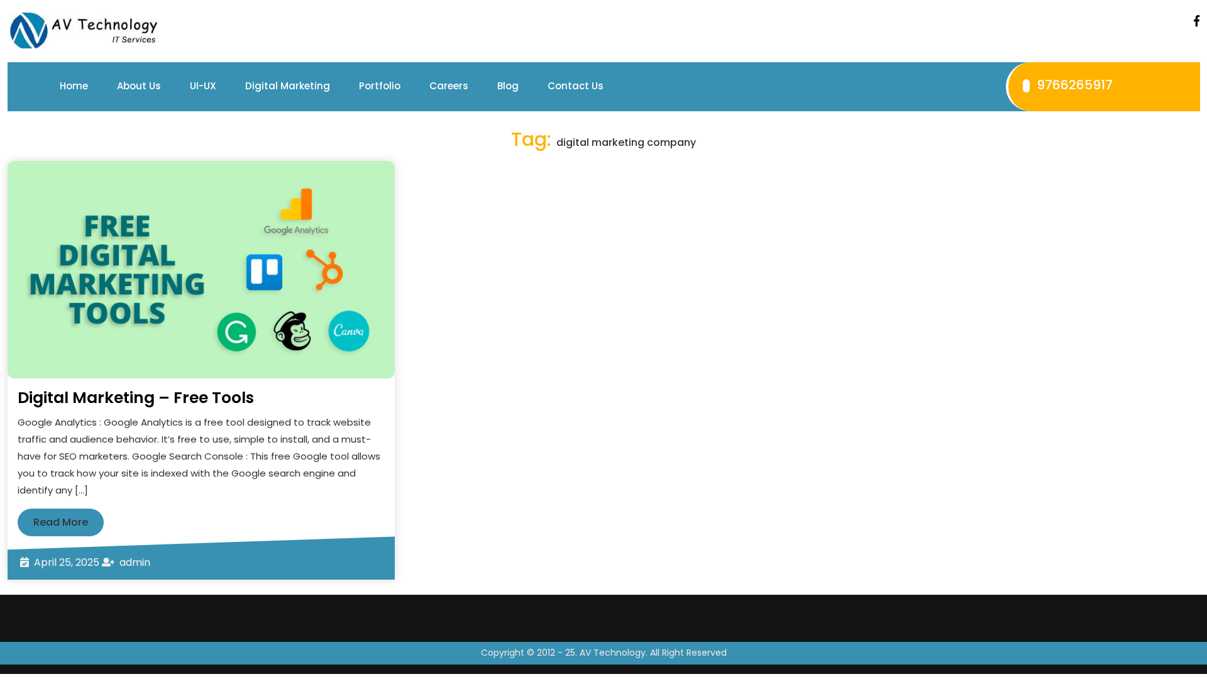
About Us (139, 85)
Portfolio (379, 85)
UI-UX (203, 85)
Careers (448, 85)
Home (74, 85)
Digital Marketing (287, 85)
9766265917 (1073, 85)
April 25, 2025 (66, 562)
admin (134, 562)
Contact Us (576, 85)
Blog (508, 85)
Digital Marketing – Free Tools (136, 398)
